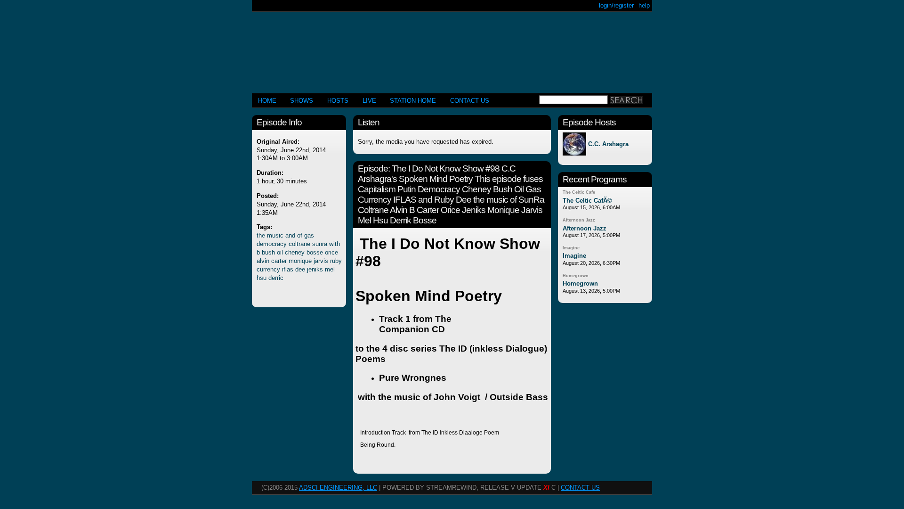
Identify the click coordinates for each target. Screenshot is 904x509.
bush (268, 252)
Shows (301, 100)
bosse (315, 252)
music (275, 235)
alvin (263, 260)
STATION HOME (413, 100)
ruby (336, 260)
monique (300, 260)
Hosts (337, 100)
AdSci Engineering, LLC (338, 487)
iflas (287, 269)
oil (280, 252)
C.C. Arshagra (608, 144)
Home (267, 100)
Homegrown (576, 275)
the (261, 235)
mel (330, 269)
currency (268, 269)
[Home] (452, 48)
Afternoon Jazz (579, 220)
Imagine (571, 248)
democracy (272, 243)
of (299, 235)
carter (279, 260)
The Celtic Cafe (579, 192)
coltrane (299, 243)
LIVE (369, 100)
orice (331, 252)
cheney (295, 252)
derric (275, 277)
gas (309, 235)
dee (300, 269)
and (290, 235)
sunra (319, 243)
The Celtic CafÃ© (587, 200)
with (334, 243)
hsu (261, 277)
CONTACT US (469, 100)
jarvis (321, 260)
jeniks (315, 269)
